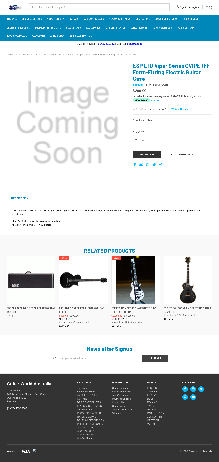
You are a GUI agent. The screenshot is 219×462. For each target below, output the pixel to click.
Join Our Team (185, 27)
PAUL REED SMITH (157, 413)
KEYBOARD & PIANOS (120, 19)
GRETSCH (153, 420)
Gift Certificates (115, 27)
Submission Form (162, 27)
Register (195, 7)
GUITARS (74, 19)
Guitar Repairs (138, 27)
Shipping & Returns (81, 36)
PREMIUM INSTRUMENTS (48, 27)
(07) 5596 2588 (18, 408)
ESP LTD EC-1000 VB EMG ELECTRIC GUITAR (187, 308)
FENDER (152, 388)
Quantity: (138, 132)
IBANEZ (151, 395)
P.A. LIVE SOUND (190, 19)
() (210, 7)
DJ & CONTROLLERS (94, 19)
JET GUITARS (155, 416)
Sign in (183, 7)
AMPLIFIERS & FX (55, 19)
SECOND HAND (73, 27)
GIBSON (151, 409)
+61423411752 (105, 43)
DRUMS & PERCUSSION (18, 27)
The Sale (12, 19)
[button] (109, 198)
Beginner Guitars (32, 19)
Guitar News (57, 36)
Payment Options (17, 36)
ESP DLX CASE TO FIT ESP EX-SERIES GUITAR (31, 308)
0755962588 (135, 43)
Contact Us (38, 36)
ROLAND (152, 402)
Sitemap (116, 413)
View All (151, 423)
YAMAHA (152, 391)
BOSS (150, 398)
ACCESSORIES (93, 27)
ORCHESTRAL (143, 19)
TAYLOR (151, 406)
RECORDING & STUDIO (166, 19)
